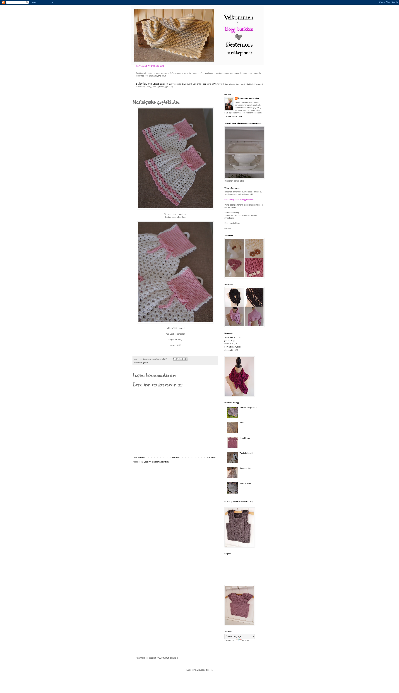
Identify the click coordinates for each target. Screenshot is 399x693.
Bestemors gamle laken (248, 98)
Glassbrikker (159, 84)
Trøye (154, 87)
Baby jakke (229, 84)
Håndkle (249, 84)
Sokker (196, 84)
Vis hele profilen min (233, 116)
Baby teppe (174, 84)
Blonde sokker (246, 468)
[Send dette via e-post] (174, 359)
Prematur (258, 84)
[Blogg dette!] (177, 359)
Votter (161, 87)
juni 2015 (228, 341)
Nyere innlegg (140, 457)
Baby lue (141, 83)
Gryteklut (186, 84)
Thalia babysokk (246, 453)
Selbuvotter (140, 87)
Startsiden (175, 457)
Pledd (242, 423)
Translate (245, 640)
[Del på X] (180, 359)
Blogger (209, 670)
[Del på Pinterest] (186, 359)
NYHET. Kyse (245, 483)
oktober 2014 (230, 350)
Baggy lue (239, 84)
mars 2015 (228, 344)
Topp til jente (245, 438)
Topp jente (206, 84)
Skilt (148, 87)
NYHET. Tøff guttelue (248, 408)
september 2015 (231, 337)
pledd (168, 87)
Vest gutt (217, 84)
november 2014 (231, 347)
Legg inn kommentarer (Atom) (156, 462)
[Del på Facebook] (183, 359)
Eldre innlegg (211, 457)
